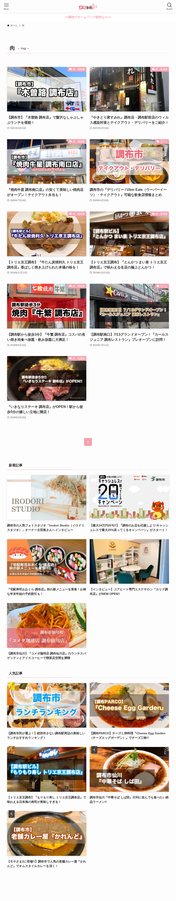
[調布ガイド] (88, 6)
